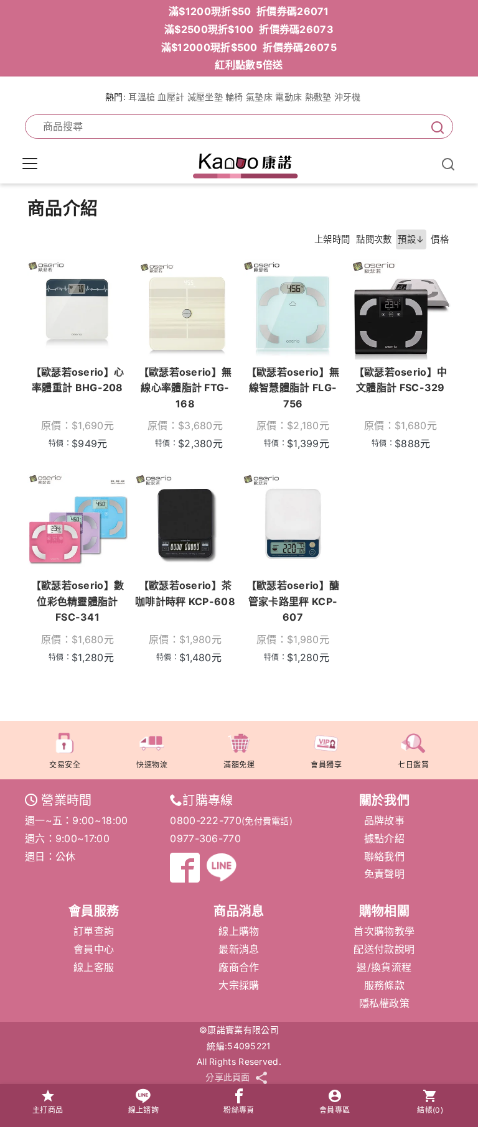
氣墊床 (259, 96)
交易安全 (64, 764)
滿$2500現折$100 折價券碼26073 (249, 29)
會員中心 (93, 949)
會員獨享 (326, 764)
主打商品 (47, 1110)
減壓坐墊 (205, 96)
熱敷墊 (318, 96)
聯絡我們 (384, 856)
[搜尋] (435, 126)
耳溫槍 (141, 96)
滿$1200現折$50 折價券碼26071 (249, 11)
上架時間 (332, 239)
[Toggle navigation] (30, 164)
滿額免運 (239, 764)
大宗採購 (238, 985)
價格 (440, 239)
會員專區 (334, 1110)
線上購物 (238, 931)
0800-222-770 (205, 820)
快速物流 (151, 764)
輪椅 (234, 96)
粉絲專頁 (238, 1110)
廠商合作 (238, 967)
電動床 (288, 96)
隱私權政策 (384, 1003)
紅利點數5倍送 (249, 64)
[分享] (261, 1077)
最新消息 (238, 949)
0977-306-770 (205, 838)
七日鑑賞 (413, 764)
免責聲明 (384, 874)
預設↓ (411, 239)
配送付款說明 (384, 949)
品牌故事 (384, 820)
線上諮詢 (143, 1110)
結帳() (430, 1110)
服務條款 (384, 985)
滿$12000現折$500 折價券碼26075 (249, 47)
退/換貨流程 (384, 967)
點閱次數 (373, 239)
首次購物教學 (384, 931)
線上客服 (93, 967)
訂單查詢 (93, 931)
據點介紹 (384, 838)
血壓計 (170, 96)
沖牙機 (347, 96)
